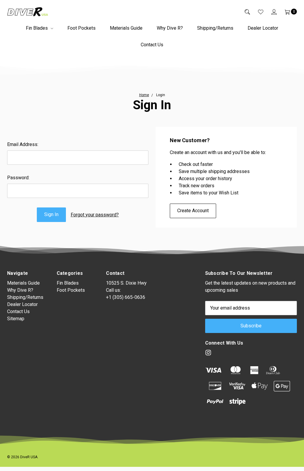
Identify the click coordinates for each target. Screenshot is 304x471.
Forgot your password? (95, 215)
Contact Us (152, 44)
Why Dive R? (170, 28)
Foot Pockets (81, 28)
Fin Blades (37, 28)
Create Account (193, 210)
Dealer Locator (263, 28)
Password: (18, 177)
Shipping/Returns (215, 28)
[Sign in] (270, 11)
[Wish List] (256, 11)
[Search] (243, 11)
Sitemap (15, 318)
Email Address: (22, 144)
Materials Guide (126, 28)
